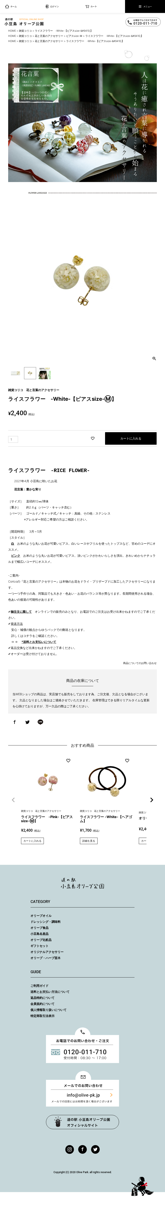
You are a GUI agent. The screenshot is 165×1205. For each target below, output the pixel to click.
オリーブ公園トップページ (82, 1122)
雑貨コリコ (25, 30)
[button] (13, 800)
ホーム (13, 6)
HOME (12, 30)
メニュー (147, 6)
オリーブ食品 (40, 927)
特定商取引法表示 (43, 1016)
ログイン (54, 6)
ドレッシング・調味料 (46, 921)
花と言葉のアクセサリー (49, 35)
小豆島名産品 (40, 933)
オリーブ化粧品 (41, 940)
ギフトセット (40, 946)
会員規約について (43, 1003)
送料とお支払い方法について (50, 991)
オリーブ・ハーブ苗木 (46, 958)
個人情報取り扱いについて (49, 1010)
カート (93, 6)
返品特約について (43, 997)
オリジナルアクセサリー (47, 952)
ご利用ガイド (40, 985)
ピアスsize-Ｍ (74, 35)
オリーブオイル (41, 915)
